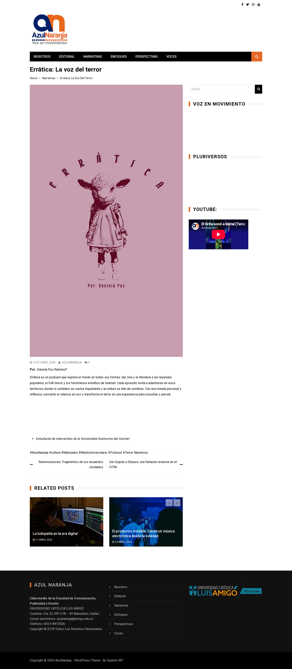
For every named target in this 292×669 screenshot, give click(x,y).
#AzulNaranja (39, 452)
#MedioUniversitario (93, 452)
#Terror (128, 452)
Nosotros (42, 56)
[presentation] (169, 502)
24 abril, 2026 (123, 542)
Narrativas (92, 56)
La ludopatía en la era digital (55, 533)
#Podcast (115, 452)
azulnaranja (72, 362)
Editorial (67, 56)
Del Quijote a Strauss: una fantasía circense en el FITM (143, 464)
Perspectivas (146, 56)
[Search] (258, 89)
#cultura (54, 452)
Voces (171, 56)
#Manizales (69, 452)
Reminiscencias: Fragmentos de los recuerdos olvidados (71, 464)
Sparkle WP (115, 660)
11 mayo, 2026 (44, 539)
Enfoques (119, 56)
